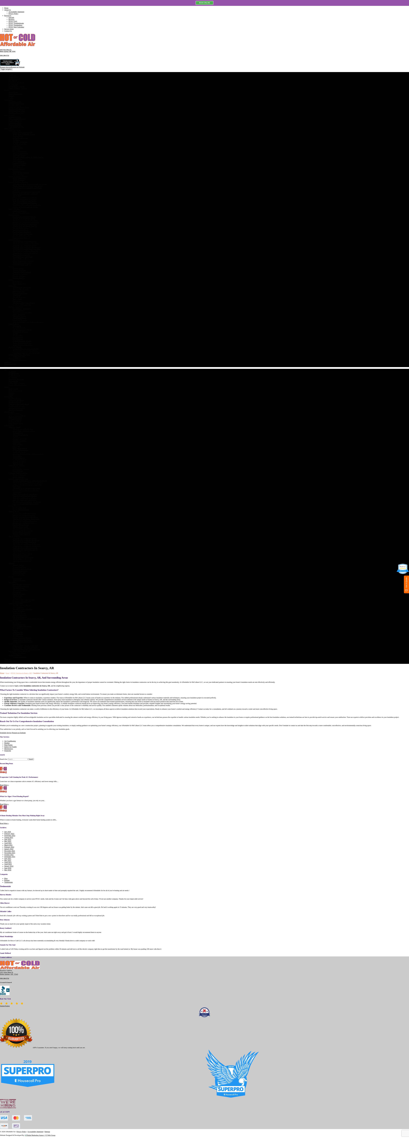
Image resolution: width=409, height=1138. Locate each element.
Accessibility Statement (16, 12)
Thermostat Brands (15, 358)
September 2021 (9, 857)
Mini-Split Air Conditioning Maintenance (26, 247)
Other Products (14, 324)
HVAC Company (19, 180)
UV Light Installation (20, 151)
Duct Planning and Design (22, 287)
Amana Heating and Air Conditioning (25, 349)
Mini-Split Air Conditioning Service (25, 241)
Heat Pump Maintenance (17, 109)
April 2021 (8, 862)
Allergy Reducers (19, 161)
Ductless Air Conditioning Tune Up (25, 226)
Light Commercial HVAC (17, 119)
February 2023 (9, 834)
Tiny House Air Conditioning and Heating (27, 205)
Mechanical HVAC (15, 125)
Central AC (16, 171)
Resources (7, 15)
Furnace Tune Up (19, 278)
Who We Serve (9, 115)
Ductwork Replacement (21, 289)
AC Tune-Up (13, 81)
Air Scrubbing (17, 159)
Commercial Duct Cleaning (22, 305)
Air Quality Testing (19, 155)
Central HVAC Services (17, 86)
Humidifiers (17, 146)
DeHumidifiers (18, 148)
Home (6, 8)
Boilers (11, 98)
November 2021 (9, 853)
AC (5, 73)
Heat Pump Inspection (16, 113)
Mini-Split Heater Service (21, 255)
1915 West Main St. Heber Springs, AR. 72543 (7, 50)
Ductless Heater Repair (20, 230)
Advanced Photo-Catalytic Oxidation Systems (28, 157)
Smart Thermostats (19, 328)
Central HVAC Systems (21, 172)
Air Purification (18, 136)
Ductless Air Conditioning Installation (25, 220)
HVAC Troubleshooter (16, 23)
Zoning (15, 333)
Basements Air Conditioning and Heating (26, 192)
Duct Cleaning (18, 299)
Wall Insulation (18, 337)
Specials (11, 17)
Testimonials (8, 882)
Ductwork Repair (18, 291)
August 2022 (8, 837)
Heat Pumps (8, 100)
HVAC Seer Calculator (16, 27)
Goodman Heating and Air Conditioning (26, 353)
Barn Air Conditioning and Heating (25, 199)
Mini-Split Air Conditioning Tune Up (25, 253)
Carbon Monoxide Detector (22, 341)
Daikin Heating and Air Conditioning (25, 351)
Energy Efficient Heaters (21, 213)
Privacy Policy (13, 14)
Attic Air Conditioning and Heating (25, 203)
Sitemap (47, 1132)
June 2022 (7, 839)
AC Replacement (14, 79)
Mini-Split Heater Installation (22, 257)
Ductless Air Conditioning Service (24, 217)
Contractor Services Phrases (18, 176)
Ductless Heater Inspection (22, 236)
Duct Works (13, 286)
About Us (7, 10)
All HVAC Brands (15, 347)
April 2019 (8, 864)
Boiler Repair (17, 282)
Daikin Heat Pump (19, 356)
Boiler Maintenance (19, 284)
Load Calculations (19, 314)
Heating (7, 90)
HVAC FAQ (13, 21)
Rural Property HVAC (16, 127)
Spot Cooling (17, 195)
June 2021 (7, 858)
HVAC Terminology (15, 25)
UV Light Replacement (21, 153)
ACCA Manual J (18, 310)
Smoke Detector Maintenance (23, 345)
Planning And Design (16, 307)
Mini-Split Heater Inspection (22, 263)
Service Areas (9, 29)
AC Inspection (13, 84)
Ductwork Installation (20, 293)
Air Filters (16, 140)
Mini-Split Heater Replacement (23, 261)
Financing (7, 362)
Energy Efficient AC (20, 211)
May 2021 (7, 860)
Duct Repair (17, 295)
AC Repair (12, 75)
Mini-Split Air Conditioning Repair (24, 245)
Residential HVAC (15, 117)
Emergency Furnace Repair (22, 272)
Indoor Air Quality (15, 130)
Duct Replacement (19, 297)
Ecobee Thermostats (19, 360)
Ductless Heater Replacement (23, 234)
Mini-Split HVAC (15, 240)
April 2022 (8, 843)
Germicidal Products (20, 163)
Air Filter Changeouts (20, 142)
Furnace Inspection (19, 276)
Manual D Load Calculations (22, 312)
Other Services (9, 128)
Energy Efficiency (15, 209)
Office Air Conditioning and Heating (25, 197)
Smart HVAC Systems (20, 332)
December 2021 (9, 851)
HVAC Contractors (19, 178)
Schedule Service (6, 733)
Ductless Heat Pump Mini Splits (19, 354)
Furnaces (12, 96)
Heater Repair (13, 92)
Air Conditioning (10, 741)
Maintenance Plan (10, 364)
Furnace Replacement (20, 274)
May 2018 (7, 870)
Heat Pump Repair (15, 105)
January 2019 (8, 866)
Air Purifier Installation (20, 138)
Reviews (11, 19)
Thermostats (17, 326)
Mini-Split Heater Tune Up (22, 264)
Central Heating (18, 174)
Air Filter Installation (20, 144)
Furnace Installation (19, 270)
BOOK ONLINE (204, 3)
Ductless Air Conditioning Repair (24, 218)
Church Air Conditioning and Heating (25, 207)
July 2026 (7, 832)
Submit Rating (5, 1006)
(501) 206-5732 (4, 55)
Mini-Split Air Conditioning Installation (26, 243)
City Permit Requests (20, 320)
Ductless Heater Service (21, 228)
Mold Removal (18, 167)
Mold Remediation (19, 165)
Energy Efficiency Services (18, 88)
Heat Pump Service (15, 102)
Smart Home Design (20, 318)
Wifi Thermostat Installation (22, 330)
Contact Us (8, 31)
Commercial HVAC (15, 123)
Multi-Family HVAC (16, 121)
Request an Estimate (17, 67)
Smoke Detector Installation (22, 343)
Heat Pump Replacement (17, 111)
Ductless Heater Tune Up (21, 238)
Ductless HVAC (14, 215)
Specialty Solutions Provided (18, 182)
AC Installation (14, 77)
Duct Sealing (17, 301)
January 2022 (8, 849)
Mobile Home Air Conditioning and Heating (28, 186)
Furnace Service (18, 268)
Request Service (5, 67)
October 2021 (9, 855)
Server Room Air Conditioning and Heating (27, 188)
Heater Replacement (15, 94)
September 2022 (9, 835)
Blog (6, 366)
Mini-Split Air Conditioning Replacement (27, 249)
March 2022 (8, 845)
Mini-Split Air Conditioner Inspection (25, 251)
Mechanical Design (19, 316)
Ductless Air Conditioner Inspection (25, 224)
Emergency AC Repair (16, 82)
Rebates (7, 880)
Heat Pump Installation (16, 104)
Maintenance (8, 749)
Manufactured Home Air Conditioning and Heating (30, 184)
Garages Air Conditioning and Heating (26, 194)
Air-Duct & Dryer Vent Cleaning (24, 303)
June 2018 (7, 868)
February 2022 (9, 847)
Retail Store (17, 190)
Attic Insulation (18, 335)
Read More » (4, 785)
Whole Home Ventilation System (24, 134)
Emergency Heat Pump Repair (19, 107)
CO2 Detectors (18, 339)
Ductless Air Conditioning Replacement (26, 222)
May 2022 (7, 841)
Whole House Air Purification (23, 132)
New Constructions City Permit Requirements (28, 322)
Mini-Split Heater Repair (21, 259)
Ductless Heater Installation (22, 232)
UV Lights (16, 149)
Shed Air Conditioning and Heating (25, 201)
